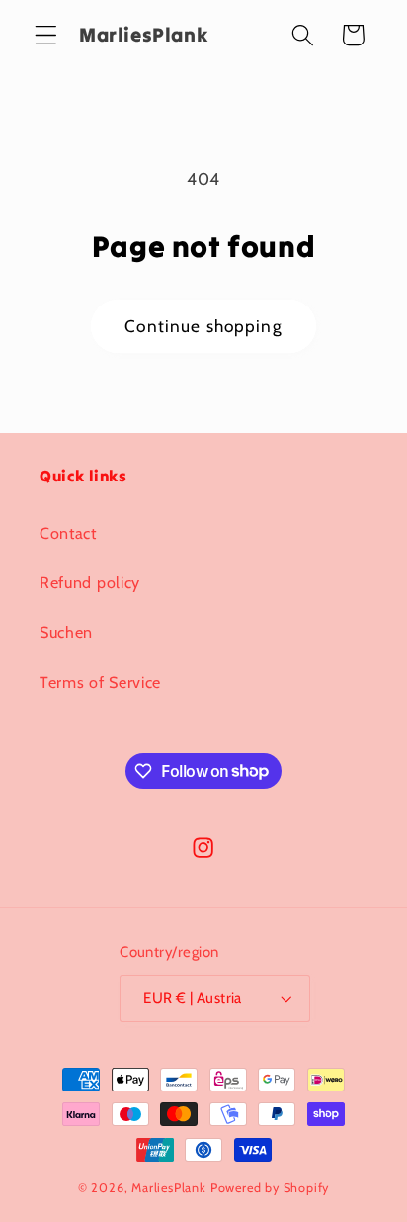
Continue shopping (203, 325)
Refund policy (90, 582)
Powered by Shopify (270, 1187)
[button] (46, 35)
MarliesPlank (168, 1187)
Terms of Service (100, 682)
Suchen (66, 632)
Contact (68, 533)
